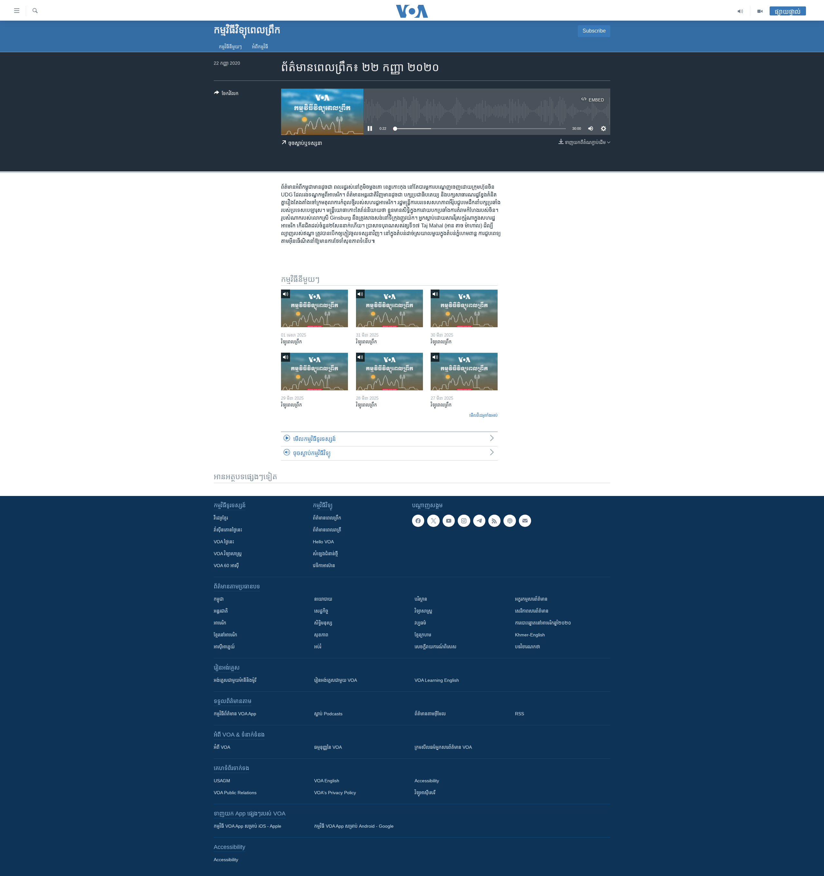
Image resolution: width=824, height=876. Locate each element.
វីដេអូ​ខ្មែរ (221, 517)
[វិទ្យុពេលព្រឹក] (314, 308)
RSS (519, 713)
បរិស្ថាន (421, 599)
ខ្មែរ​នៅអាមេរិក (225, 634)
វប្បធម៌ (420, 622)
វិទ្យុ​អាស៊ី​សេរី (425, 792)
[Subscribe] (525, 521)
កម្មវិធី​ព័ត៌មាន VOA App (235, 713)
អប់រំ (317, 646)
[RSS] (494, 521)
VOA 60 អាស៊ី (226, 565)
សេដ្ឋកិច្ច (321, 611)
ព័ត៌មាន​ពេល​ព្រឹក (327, 517)
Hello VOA (323, 541)
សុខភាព (321, 634)
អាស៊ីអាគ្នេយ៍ (224, 646)
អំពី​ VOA (222, 747)
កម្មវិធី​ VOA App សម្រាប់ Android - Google (354, 826)
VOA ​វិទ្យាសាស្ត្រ (228, 553)
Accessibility (427, 780)
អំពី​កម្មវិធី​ (260, 46)
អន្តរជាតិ (221, 611)
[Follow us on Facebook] (418, 521)
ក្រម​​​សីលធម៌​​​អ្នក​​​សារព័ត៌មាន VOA (443, 747)
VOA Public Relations (235, 792)
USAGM (222, 780)
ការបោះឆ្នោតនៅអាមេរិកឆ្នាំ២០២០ (543, 622)
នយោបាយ (323, 599)
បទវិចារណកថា (527, 646)
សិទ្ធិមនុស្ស (323, 622)
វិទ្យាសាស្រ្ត (423, 611)
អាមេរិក (220, 622)
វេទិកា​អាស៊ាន (324, 565)
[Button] (226, 94)
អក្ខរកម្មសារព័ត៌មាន (531, 599)
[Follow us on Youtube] (449, 521)
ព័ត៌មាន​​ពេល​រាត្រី (327, 529)
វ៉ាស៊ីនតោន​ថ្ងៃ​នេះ (228, 529)
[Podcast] (509, 521)
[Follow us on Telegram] (479, 521)
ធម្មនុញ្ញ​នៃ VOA (328, 747)
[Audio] (740, 11)
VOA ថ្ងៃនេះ (224, 541)
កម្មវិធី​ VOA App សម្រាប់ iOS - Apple (247, 826)
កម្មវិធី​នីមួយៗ (230, 46)
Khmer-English (530, 634)
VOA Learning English (437, 680)
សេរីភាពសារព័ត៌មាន (531, 611)
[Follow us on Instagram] (464, 521)
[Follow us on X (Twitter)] (433, 521)
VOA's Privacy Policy (335, 792)
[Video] (760, 11)
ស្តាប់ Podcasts (328, 713)
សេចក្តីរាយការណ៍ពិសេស (435, 646)
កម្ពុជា (219, 599)
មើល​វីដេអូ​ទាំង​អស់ (483, 415)
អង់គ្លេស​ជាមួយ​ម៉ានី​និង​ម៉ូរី (235, 680)
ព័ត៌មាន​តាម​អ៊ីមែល (430, 713)
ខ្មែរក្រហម (423, 634)
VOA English (326, 780)
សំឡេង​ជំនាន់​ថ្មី (325, 553)
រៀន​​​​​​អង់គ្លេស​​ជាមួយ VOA (335, 680)
